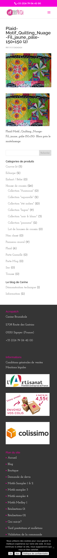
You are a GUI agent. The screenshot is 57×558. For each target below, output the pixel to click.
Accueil (12, 457)
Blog (10, 464)
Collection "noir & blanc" (22, 216)
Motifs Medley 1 (17, 502)
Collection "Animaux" (21, 190)
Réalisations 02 (17, 515)
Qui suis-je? (14, 521)
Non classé (12, 235)
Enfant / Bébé (14, 179)
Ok (10, 553)
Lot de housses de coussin (23, 229)
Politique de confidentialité (35, 553)
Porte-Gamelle (14, 254)
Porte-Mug (12, 261)
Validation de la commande (25, 534)
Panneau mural (15, 242)
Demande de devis (19, 477)
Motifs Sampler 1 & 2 (20, 483)
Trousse (10, 274)
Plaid (9, 248)
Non (17, 553)
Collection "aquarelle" (21, 197)
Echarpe (11, 173)
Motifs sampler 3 (18, 489)
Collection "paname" (20, 222)
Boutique (13, 470)
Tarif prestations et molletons (25, 528)
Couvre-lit (12, 166)
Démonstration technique (21, 287)
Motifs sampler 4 (18, 496)
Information (13, 293)
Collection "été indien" (21, 203)
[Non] (53, 547)
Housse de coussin (16, 185)
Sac (8, 267)
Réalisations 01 (16, 509)
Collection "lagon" (18, 210)
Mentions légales (16, 367)
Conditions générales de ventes (24, 362)
